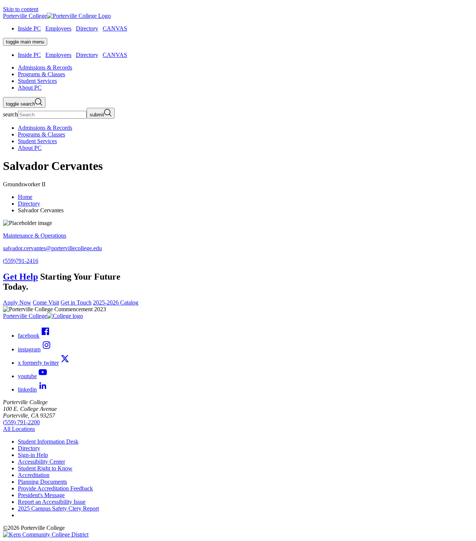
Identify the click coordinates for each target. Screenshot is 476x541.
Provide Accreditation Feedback (55, 488)
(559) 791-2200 (21, 422)
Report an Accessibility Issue (52, 502)
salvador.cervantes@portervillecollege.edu (52, 248)
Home (25, 197)
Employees (58, 28)
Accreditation (33, 475)
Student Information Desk (48, 441)
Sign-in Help (33, 455)
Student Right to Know (45, 468)
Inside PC (29, 28)
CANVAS (115, 28)
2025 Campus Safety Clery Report (58, 508)
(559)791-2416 (20, 261)
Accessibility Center (41, 461)
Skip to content (20, 9)
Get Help (20, 276)
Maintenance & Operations (34, 235)
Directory (87, 28)
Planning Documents (42, 482)
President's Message (41, 495)
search (10, 114)
